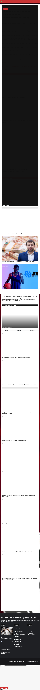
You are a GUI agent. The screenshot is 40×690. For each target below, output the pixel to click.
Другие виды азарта (30, 628)
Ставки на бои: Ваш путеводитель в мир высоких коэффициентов (16, 357)
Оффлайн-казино (30, 633)
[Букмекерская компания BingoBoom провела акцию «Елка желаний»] (20, 594)
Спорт (8, 300)
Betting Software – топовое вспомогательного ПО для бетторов (15, 289)
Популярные (18, 330)
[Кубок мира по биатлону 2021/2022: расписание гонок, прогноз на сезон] (20, 455)
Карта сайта (11, 661)
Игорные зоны (22, 298)
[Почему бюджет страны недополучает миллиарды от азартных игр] (20, 511)
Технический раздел (31, 634)
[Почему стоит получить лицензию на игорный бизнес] (20, 428)
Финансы (16, 300)
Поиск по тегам (25, 661)
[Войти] (33, 2)
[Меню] (38, 2)
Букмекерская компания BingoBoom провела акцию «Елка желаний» (17, 607)
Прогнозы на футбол (31, 299)
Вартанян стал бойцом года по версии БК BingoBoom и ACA (15, 233)
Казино (8, 299)
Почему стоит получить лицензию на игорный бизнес (14, 440)
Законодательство (14, 298)
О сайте (20, 661)
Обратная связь (16, 661)
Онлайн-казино (26, 299)
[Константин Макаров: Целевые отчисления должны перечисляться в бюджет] (20, 248)
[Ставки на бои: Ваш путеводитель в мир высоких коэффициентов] (20, 345)
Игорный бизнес (31, 298)
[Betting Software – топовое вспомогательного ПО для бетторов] (20, 276)
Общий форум (29, 631)
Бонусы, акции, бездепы (31, 627)
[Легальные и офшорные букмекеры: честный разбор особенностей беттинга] (20, 372)
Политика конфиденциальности (33, 661)
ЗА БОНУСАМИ (4, 688)
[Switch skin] (35, 2)
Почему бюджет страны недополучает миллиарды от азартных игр (17, 523)
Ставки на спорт (12, 300)
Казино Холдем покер (8, 327)
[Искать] (36, 2)
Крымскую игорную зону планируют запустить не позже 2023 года (17, 551)
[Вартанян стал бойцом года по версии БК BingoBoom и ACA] (20, 220)
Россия (4, 300)
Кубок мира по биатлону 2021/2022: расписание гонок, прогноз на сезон (18, 467)
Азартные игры (8, 296)
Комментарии (32, 330)
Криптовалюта (20, 299)
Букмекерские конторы (20, 296)
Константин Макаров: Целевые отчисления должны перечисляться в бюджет (19, 261)
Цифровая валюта (21, 300)
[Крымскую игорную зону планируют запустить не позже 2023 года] (20, 539)
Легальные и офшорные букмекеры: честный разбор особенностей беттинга (19, 384)
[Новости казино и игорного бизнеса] (6, 1)
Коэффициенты (13, 299)
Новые (6, 330)
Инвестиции (4, 299)
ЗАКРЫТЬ (1, 689)
